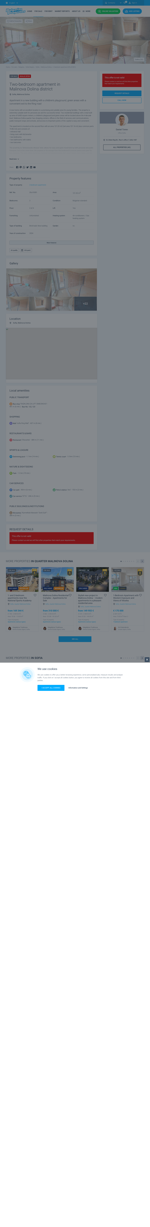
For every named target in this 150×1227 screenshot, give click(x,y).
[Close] (147, 659)
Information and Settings (78, 688)
